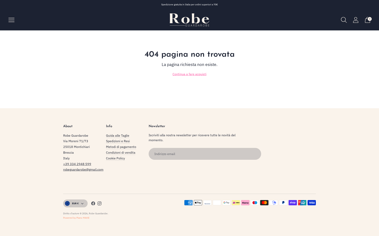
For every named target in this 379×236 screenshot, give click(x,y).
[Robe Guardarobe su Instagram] (99, 204)
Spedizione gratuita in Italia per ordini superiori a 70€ (189, 4)
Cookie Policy (115, 158)
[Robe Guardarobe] (189, 19)
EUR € (75, 203)
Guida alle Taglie (117, 135)
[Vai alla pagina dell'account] (355, 19)
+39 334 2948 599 (77, 164)
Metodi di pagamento (121, 147)
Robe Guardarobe (98, 213)
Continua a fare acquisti (189, 74)
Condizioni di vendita (120, 152)
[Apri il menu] (11, 19)
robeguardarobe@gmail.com (83, 169)
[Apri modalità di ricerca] (343, 19)
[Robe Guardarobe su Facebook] (93, 204)
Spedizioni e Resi (118, 141)
